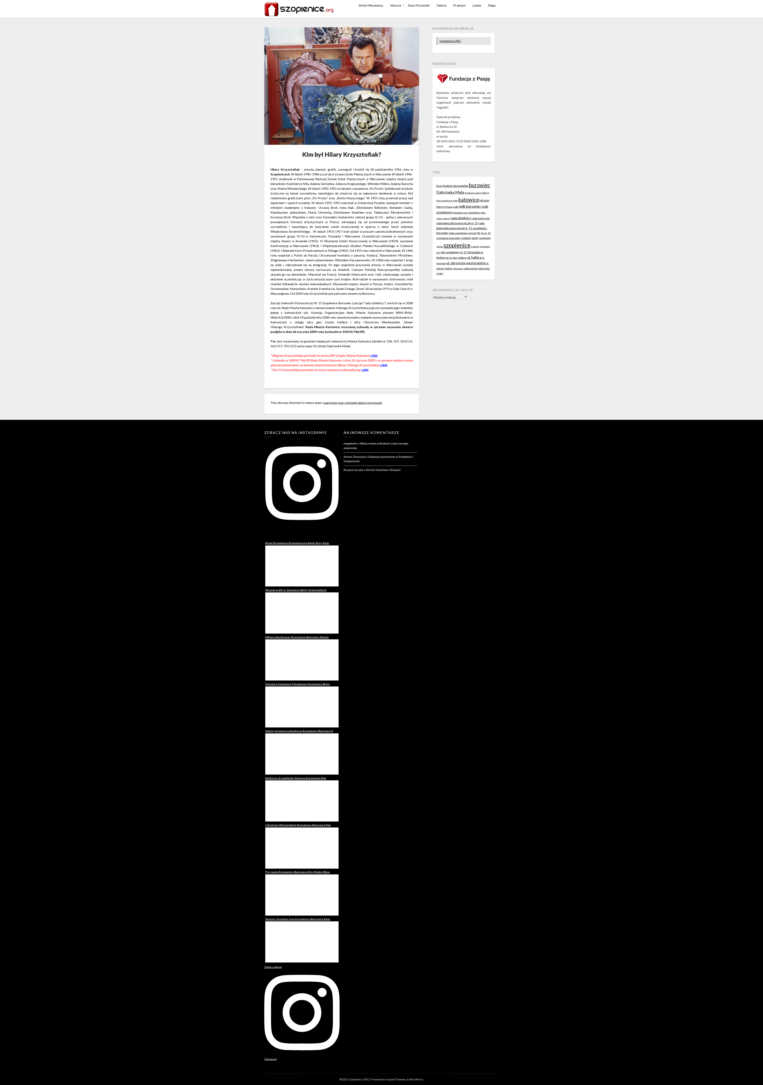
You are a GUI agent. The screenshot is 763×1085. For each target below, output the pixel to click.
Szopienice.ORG (450, 41)
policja (446, 218)
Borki (439, 186)
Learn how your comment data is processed (352, 402)
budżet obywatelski (455, 186)
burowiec (479, 185)
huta (455, 200)
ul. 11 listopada (470, 252)
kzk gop (484, 200)
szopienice (457, 245)
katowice (468, 199)
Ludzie (477, 5)
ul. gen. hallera (458, 257)
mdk (455, 206)
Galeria (441, 5)
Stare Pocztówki (419, 5)
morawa (457, 212)
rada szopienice (458, 233)
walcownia (470, 268)
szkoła (439, 246)
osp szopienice (471, 212)
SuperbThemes (396, 1079)
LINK (374, 355)
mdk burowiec (470, 206)
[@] (302, 484)
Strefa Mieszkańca (371, 5)
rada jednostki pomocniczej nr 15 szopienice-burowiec (461, 228)
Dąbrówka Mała (450, 192)
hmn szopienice (444, 200)
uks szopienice (450, 252)
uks (438, 252)
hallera (485, 193)
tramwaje (485, 246)
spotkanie (485, 238)
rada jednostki (481, 218)
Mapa (492, 5)
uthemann (458, 268)
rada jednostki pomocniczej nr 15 (457, 223)
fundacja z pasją (473, 193)
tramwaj (475, 246)
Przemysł (459, 5)
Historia (395, 5)
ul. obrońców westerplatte (466, 263)
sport (475, 238)
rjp (478, 233)
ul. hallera (474, 257)
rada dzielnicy (460, 218)
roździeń (466, 238)
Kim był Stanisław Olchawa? (383, 470)
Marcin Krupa (444, 206)
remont (472, 233)
